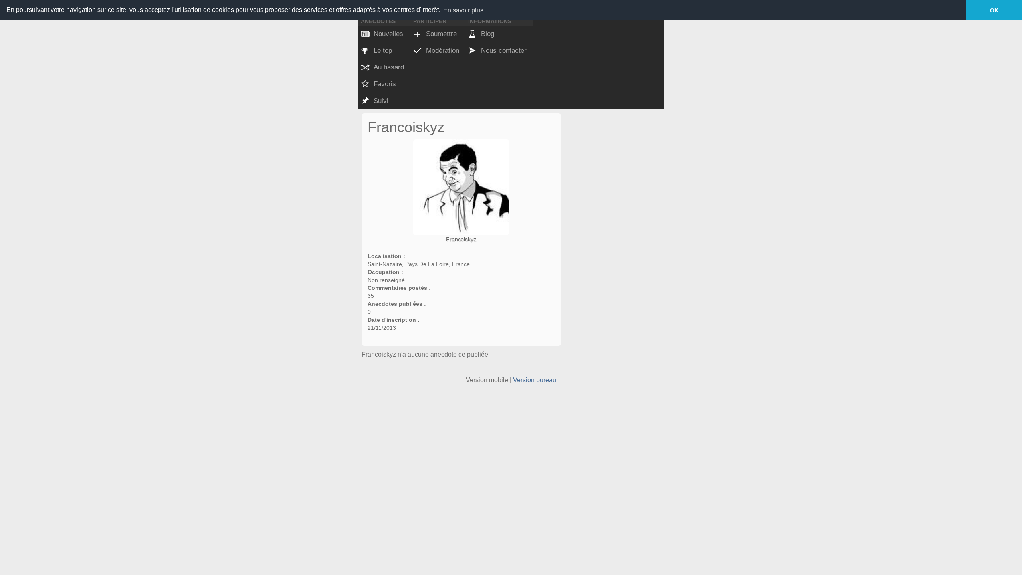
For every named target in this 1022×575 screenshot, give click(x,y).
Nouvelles (388, 34)
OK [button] (994, 10)
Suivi (381, 101)
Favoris (385, 84)
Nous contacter (504, 50)
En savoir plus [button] (463, 10)
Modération (442, 50)
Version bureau (534, 380)
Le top (383, 50)
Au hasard (389, 67)
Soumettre (441, 34)
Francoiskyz (461, 239)
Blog (487, 34)
